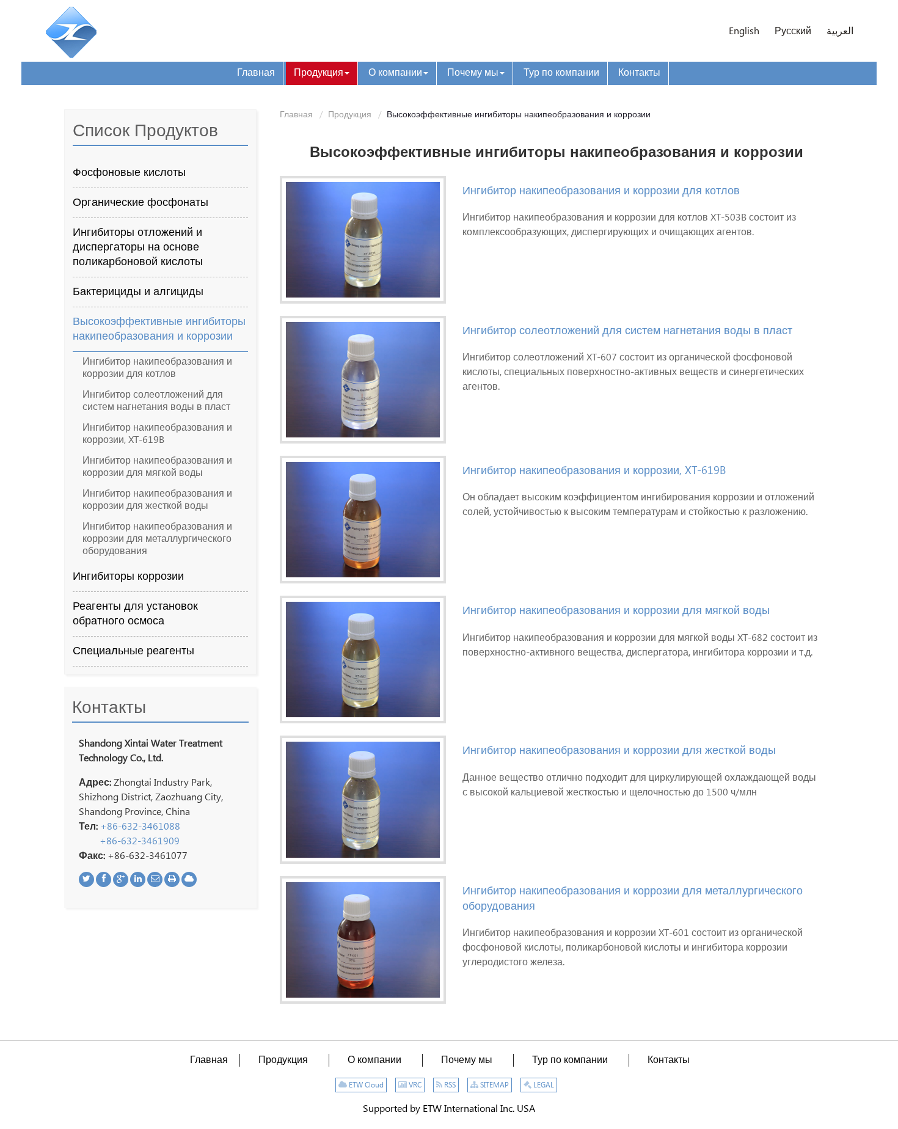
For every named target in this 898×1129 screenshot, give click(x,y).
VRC (414, 1085)
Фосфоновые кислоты (129, 173)
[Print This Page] (172, 879)
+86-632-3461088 (140, 826)
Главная (296, 114)
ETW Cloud (365, 1085)
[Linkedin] (137, 879)
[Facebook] (103, 879)
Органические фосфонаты (140, 203)
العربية (840, 31)
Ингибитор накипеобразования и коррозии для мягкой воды (616, 611)
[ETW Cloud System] (189, 879)
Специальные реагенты (133, 651)
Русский (793, 31)
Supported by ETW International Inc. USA (449, 1109)
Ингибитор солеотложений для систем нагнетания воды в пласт (627, 331)
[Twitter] (86, 879)
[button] (321, 73)
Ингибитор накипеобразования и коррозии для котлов (601, 191)
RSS (449, 1085)
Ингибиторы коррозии (128, 576)
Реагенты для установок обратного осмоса (135, 614)
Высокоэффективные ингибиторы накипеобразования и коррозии (159, 329)
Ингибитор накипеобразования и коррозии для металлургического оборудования (632, 898)
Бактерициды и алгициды (138, 292)
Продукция (349, 114)
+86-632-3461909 (140, 841)
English (744, 31)
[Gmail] (154, 879)
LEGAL (542, 1085)
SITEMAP (493, 1085)
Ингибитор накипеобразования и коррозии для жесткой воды (619, 751)
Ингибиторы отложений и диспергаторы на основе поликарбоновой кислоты (138, 247)
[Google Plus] (120, 879)
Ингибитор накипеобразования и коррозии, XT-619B (594, 471)
